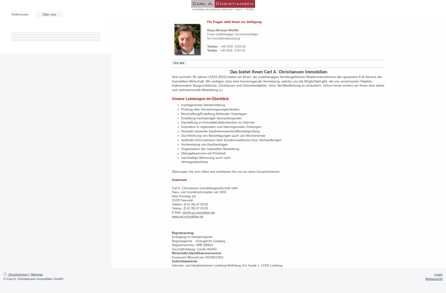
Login (438, 274)
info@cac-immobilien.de (198, 212)
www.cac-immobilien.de (187, 216)
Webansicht (434, 279)
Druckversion (18, 274)
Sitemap (37, 274)
